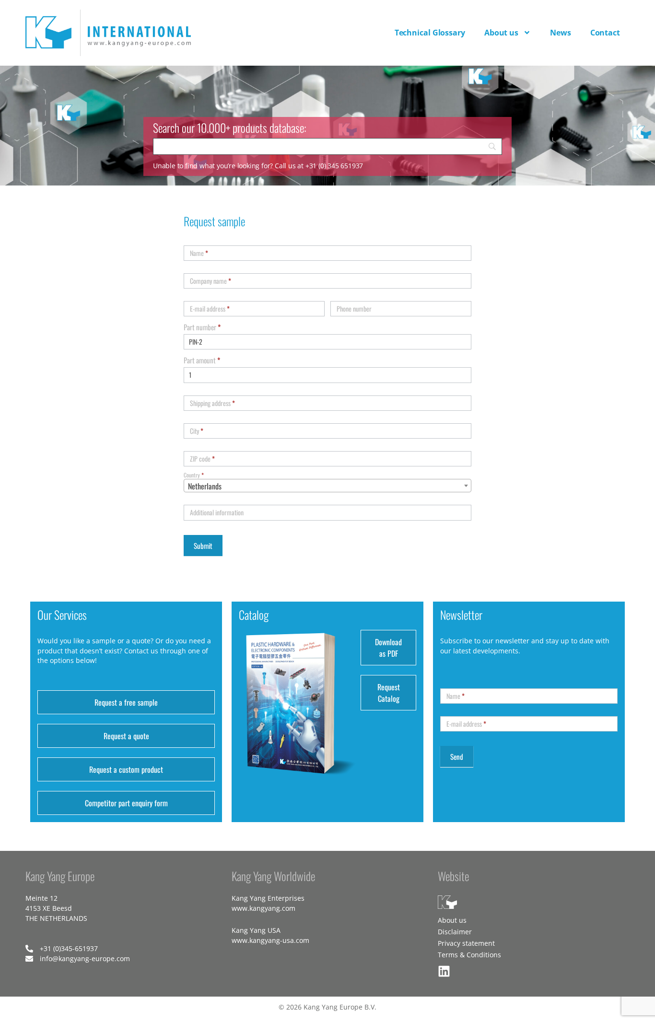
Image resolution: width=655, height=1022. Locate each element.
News (560, 32)
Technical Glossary (430, 32)
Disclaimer (455, 931)
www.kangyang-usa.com (270, 940)
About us (501, 32)
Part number (202, 327)
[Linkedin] (444, 971)
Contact (605, 32)
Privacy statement (466, 943)
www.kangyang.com (263, 908)
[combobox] (327, 485)
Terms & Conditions (469, 954)
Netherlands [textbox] (205, 486)
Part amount (202, 360)
